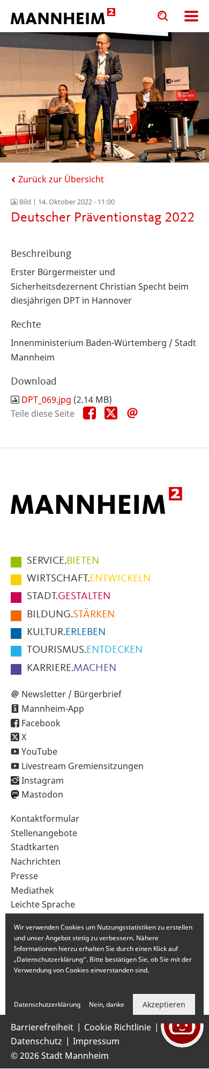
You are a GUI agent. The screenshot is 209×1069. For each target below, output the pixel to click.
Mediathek (32, 890)
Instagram (42, 780)
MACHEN (71, 668)
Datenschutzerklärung (47, 1004)
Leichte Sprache (43, 904)
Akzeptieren (164, 1004)
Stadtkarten (35, 847)
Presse (24, 876)
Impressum (96, 1041)
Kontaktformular (45, 818)
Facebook (41, 723)
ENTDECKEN (85, 650)
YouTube (39, 751)
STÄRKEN (71, 614)
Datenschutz (36, 1041)
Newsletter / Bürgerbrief (71, 694)
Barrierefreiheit (42, 1027)
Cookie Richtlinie (117, 1027)
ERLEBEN (66, 632)
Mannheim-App (52, 708)
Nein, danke (106, 1004)
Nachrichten (36, 861)
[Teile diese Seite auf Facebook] (89, 414)
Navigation (191, 16)
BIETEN (63, 561)
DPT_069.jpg (46, 400)
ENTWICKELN (89, 578)
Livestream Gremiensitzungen (82, 766)
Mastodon (42, 794)
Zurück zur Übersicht (60, 179)
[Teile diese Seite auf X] (110, 414)
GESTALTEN (68, 596)
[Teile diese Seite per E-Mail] (132, 414)
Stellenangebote (44, 833)
